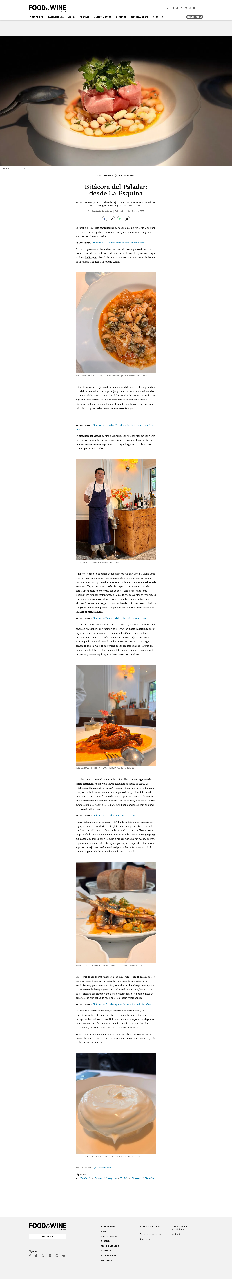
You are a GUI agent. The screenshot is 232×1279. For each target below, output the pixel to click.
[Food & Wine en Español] (47, 7)
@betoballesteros (102, 1167)
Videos (72, 17)
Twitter (98, 1178)
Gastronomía (56, 17)
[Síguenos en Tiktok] (177, 7)
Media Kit (176, 1234)
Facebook (85, 1178)
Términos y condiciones (152, 1234)
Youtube (149, 1178)
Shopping (158, 17)
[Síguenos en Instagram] (190, 7)
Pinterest (136, 1178)
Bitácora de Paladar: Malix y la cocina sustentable (119, 618)
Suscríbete (47, 1236)
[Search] (166, 8)
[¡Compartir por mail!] (127, 218)
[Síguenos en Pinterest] (186, 7)
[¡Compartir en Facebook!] (104, 218)
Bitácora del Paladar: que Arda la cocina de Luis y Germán (124, 1004)
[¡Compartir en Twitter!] (112, 218)
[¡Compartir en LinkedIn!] (119, 218)
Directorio (145, 1239)
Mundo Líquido (103, 17)
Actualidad (37, 17)
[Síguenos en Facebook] (173, 7)
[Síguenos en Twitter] (181, 7)
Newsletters (194, 17)
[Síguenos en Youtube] (194, 7)
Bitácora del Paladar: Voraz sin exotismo (115, 815)
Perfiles (84, 17)
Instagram (111, 1178)
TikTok (124, 1178)
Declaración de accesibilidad (179, 1227)
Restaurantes (127, 175)
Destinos (121, 17)
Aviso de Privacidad (150, 1226)
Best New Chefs (139, 17)
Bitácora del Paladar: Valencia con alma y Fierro (118, 242)
